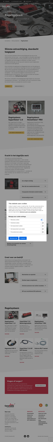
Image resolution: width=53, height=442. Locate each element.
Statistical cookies (15, 222)
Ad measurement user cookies (18, 229)
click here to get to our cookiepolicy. (28, 212)
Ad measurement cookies (16, 225)
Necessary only (13, 238)
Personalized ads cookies (16, 232)
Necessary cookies (15, 219)
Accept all (22, 238)
